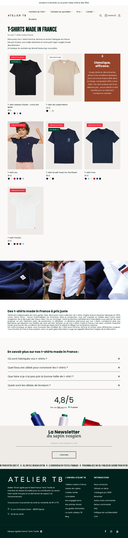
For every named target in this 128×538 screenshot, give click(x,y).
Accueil (10, 35)
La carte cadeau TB (73, 512)
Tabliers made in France (75, 484)
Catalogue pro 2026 (102, 492)
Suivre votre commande (104, 500)
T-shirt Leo (12, 172)
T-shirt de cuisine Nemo (57, 104)
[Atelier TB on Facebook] (105, 531)
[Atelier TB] (17, 15)
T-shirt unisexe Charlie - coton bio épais (23, 105)
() (112, 15)
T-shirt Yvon (90, 172)
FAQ (96, 508)
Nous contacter (101, 484)
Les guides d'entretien (74, 508)
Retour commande (102, 504)
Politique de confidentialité (105, 512)
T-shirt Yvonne (14, 237)
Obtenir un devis (101, 488)
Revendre (98, 496)
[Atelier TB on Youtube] (117, 531)
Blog (67, 516)
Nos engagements (73, 500)
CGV (96, 516)
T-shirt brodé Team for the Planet (61, 172)
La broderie (70, 496)
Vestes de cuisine (72, 488)
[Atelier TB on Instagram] (111, 531)
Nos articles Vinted (73, 504)
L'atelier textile (71, 492)
